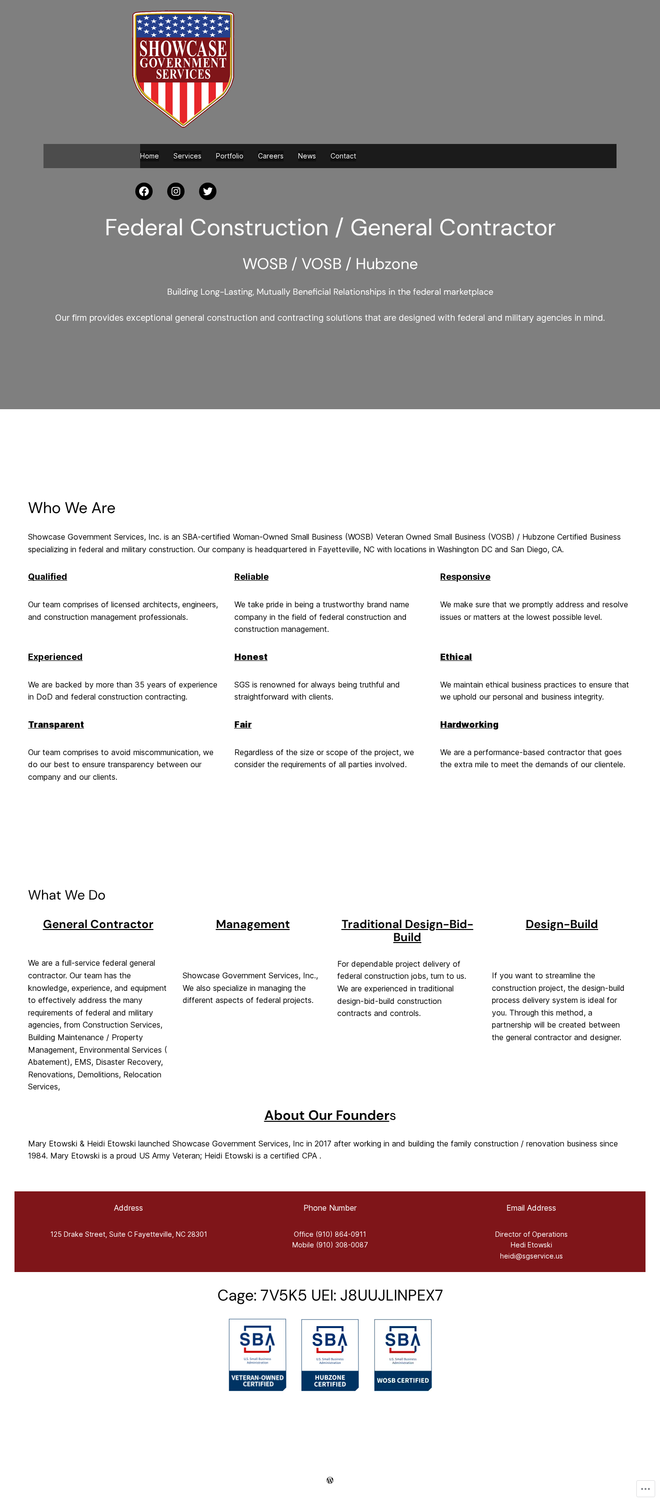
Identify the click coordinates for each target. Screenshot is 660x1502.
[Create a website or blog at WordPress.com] (330, 1480)
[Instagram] (176, 191)
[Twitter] (207, 191)
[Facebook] (144, 191)
